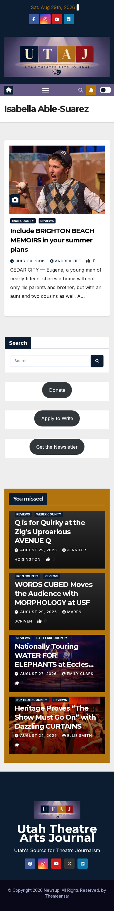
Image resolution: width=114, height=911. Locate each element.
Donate (57, 390)
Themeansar (57, 895)
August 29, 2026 (39, 550)
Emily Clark (80, 674)
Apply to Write (57, 418)
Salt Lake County (51, 638)
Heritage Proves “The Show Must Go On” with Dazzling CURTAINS (55, 717)
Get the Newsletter (57, 447)
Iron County (23, 221)
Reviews (47, 221)
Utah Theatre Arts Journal (57, 833)
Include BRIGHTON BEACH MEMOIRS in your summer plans (52, 240)
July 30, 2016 (31, 261)
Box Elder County (31, 700)
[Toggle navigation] (45, 90)
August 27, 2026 (39, 674)
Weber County (48, 514)
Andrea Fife (68, 261)
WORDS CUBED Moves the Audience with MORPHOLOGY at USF (53, 593)
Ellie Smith (79, 735)
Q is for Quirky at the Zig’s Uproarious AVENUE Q (50, 531)
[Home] (8, 90)
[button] (80, 90)
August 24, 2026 (39, 735)
